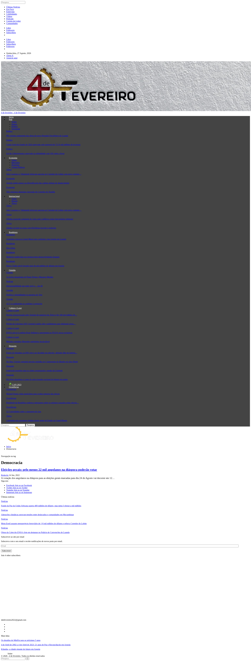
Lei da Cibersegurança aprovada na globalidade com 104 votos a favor (35, 153)
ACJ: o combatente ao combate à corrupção (24, 304)
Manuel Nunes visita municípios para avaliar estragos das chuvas (33, 394)
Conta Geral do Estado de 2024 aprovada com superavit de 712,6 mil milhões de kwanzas (43, 144)
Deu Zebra (10, 248)
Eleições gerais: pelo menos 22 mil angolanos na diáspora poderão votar (49, 469)
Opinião (12, 270)
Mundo (15, 201)
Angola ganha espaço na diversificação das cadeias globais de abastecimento (37, 183)
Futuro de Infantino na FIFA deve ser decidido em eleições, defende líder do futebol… (41, 353)
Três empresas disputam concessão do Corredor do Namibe (30, 192)
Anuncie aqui (11, 58)
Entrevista (10, 12)
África (9, 170)
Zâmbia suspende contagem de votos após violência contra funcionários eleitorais (39, 219)
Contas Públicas (18, 167)
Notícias (9, 281)
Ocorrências (14, 387)
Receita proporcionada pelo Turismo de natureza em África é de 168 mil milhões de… (41, 315)
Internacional (14, 196)
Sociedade (16, 129)
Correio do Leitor (13, 21)
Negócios (15, 165)
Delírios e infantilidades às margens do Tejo (24, 295)
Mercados (16, 162)
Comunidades (12, 23)
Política (15, 126)
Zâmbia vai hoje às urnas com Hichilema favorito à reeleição (31, 228)
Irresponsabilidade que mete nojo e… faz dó (24, 286)
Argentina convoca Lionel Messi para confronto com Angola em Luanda (36, 239)
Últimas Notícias (13, 7)
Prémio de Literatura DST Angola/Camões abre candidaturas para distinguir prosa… (41, 324)
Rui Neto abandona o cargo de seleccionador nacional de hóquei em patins (37, 379)
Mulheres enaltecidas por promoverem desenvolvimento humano (32, 257)
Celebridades (11, 14)
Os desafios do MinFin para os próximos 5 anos (20, 640)
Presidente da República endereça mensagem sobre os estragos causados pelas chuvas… (42, 403)
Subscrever (6, 551)
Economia (13, 158)
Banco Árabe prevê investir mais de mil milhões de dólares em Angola (35, 266)
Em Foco (10, 9)
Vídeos (9, 16)
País (10, 119)
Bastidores (13, 232)
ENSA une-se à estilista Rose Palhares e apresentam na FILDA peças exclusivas (39, 333)
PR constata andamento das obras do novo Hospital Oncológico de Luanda (37, 136)
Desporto (12, 346)
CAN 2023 (16, 385)
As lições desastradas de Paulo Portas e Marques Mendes (29, 277)
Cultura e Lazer (15, 308)
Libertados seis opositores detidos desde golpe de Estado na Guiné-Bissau (36, 420)
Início (11, 117)
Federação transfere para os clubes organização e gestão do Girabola (34, 370)
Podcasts (9, 19)
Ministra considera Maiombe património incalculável (28, 341)
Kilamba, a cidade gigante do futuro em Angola (20, 649)
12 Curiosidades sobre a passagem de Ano (23, 411)
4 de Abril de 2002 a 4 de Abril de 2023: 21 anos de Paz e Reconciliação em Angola (35, 645)
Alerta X (9, 55)
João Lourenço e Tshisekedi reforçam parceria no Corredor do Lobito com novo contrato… (43, 174)
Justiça (14, 124)
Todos (14, 122)
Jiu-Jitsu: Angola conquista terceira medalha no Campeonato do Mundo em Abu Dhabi (42, 362)
